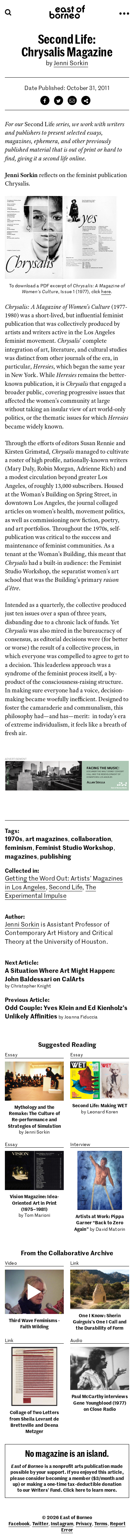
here (106, 291)
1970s (13, 838)
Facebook (19, 1523)
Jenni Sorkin (71, 63)
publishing (55, 856)
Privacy (84, 1523)
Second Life (65, 887)
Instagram (62, 1523)
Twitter (40, 1523)
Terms (101, 1523)
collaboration (91, 838)
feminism (19, 847)
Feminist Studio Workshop (74, 847)
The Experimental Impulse (50, 891)
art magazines (46, 838)
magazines (21, 856)
